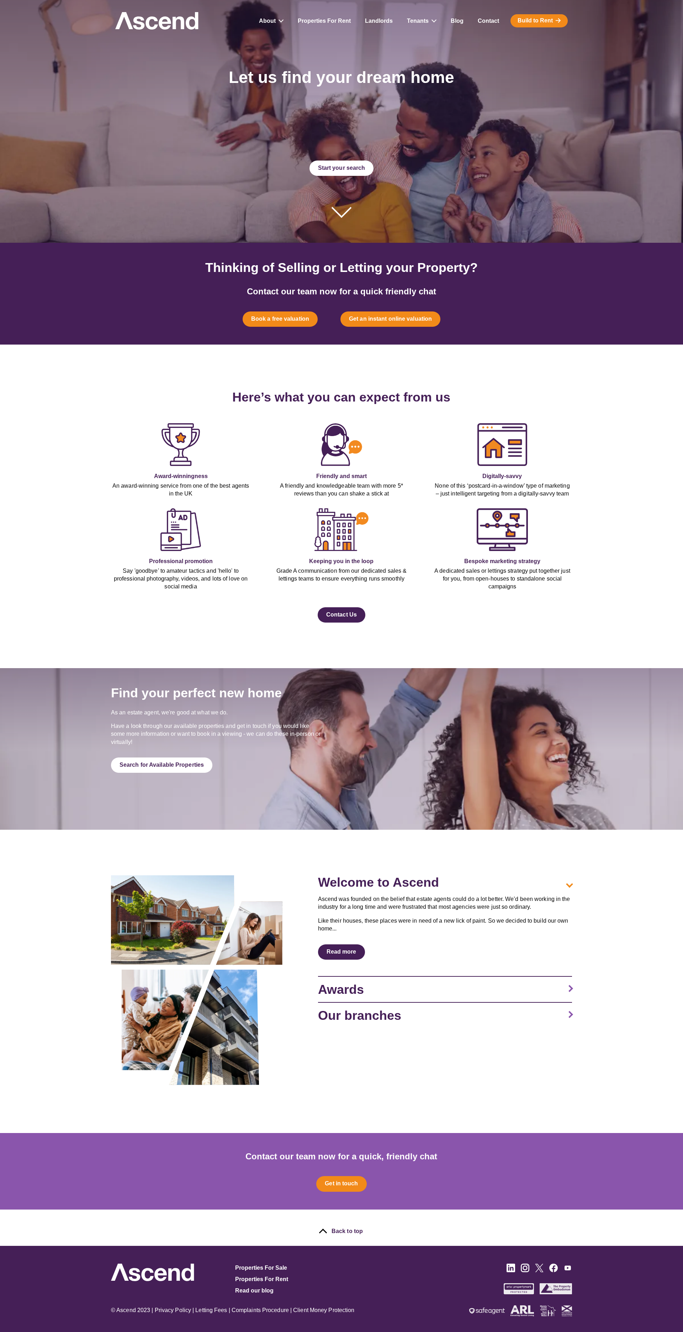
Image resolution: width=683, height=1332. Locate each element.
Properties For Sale (261, 1268)
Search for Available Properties (162, 765)
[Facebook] (553, 1270)
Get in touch (341, 1183)
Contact (488, 21)
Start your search (341, 168)
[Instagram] (525, 1270)
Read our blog (254, 1291)
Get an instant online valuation (390, 319)
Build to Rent (535, 20)
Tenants (418, 21)
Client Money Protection (323, 1310)
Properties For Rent (324, 21)
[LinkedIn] (511, 1270)
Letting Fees (211, 1310)
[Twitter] (539, 1270)
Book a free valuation (280, 319)
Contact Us (341, 615)
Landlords (379, 21)
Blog (457, 21)
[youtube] (567, 1270)
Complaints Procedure (260, 1310)
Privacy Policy (173, 1310)
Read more (341, 952)
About (267, 21)
